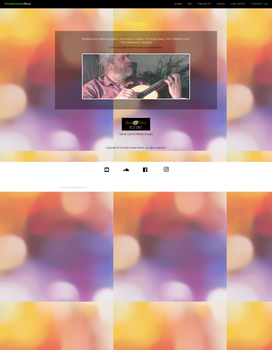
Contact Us (259, 3)
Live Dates (238, 3)
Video (221, 3)
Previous (78, 76)
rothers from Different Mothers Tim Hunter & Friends (113, 38)
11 (152, 101)
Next (193, 76)
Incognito (147, 42)
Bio (190, 3)
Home (178, 3)
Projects (204, 3)
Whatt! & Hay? (182, 38)
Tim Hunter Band (154, 38)
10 (149, 101)
